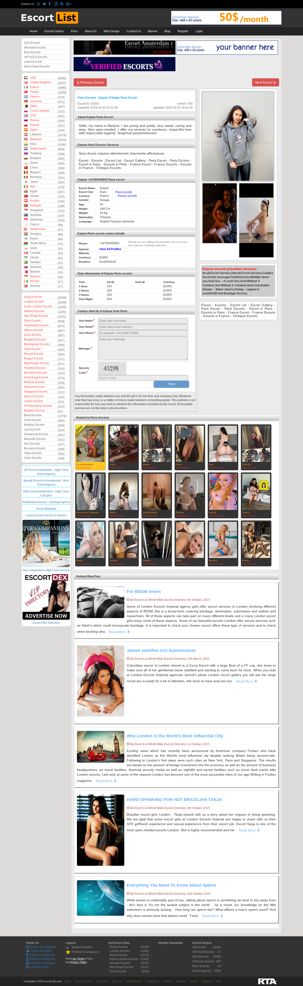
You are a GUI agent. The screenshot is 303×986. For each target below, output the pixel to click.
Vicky (179, 560)
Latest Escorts (33, 61)
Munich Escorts (34, 396)
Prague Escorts (34, 358)
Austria (34, 200)
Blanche (246, 464)
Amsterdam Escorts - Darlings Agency (46, 502)
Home (33, 31)
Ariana (245, 512)
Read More (118, 632)
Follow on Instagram (42, 947)
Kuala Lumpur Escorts (38, 306)
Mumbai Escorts (34, 424)
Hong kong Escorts (36, 377)
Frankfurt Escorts (34, 368)
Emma (245, 560)
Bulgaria (35, 158)
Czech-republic (40, 110)
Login (199, 31)
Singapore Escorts (36, 391)
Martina (213, 560)
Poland (34, 125)
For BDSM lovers (144, 591)
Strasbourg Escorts (36, 434)
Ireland (34, 281)
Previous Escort (91, 82)
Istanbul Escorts (34, 311)
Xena (179, 464)
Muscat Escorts (33, 353)
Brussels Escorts (34, 448)
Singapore (37, 210)
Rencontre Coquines (87, 512)
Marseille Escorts (35, 439)
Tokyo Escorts (33, 453)
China (34, 167)
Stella (113, 512)
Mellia (79, 560)
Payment (102, 981)
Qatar (33, 106)
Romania (36, 177)
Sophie (180, 512)
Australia (35, 215)
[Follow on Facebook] (51, 4)
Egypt (33, 191)
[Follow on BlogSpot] (56, 4)
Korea (34, 238)
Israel (33, 248)
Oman (34, 162)
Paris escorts (124, 192)
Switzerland (37, 229)
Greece (35, 96)
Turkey (34, 91)
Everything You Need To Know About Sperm (171, 885)
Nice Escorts (32, 443)
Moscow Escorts (34, 382)
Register (183, 31)
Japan (34, 181)
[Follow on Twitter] (45, 4)
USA (33, 115)
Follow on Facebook (41, 955)
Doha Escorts (32, 334)
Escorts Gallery (54, 31)
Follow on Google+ (43, 963)
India (33, 144)
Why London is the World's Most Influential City (175, 736)
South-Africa (38, 243)
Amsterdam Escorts (36, 325)
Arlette (146, 464)
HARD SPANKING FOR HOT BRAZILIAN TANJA (174, 799)
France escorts (127, 196)
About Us (91, 31)
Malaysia (36, 139)
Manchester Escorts (36, 363)
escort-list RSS (39, 967)
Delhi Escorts (32, 420)
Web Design (112, 31)
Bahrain (35, 271)
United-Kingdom (40, 82)
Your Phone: (87, 333)
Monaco (35, 276)
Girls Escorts (32, 42)
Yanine (113, 560)
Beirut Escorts (33, 415)
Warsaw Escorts (34, 387)
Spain (34, 129)
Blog (167, 31)
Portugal (35, 205)
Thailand (35, 153)
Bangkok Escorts (34, 339)
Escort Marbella (46, 508)
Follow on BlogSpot (42, 959)
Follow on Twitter (41, 951)
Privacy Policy (79, 962)
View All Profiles (110, 249)
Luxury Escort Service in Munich (46, 515)
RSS (218, 981)
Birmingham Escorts (37, 344)
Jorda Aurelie (150, 512)
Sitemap (206, 981)
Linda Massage (84, 464)
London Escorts (34, 301)
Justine (147, 560)
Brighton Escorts (34, 410)
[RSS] (62, 4)
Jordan (34, 196)
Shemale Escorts (35, 47)
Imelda (212, 512)
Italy (32, 186)
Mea (211, 464)
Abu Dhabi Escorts (36, 316)
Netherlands (38, 148)
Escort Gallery (84, 981)
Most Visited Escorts (37, 66)
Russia (34, 120)
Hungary (35, 233)
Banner (152, 31)
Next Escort (264, 82)
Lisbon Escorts (33, 401)
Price (74, 31)
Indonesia (36, 219)
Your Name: (86, 320)
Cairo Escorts (32, 458)
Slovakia (35, 267)
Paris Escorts (32, 320)
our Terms (78, 958)
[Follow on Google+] (68, 4)
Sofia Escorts (32, 349)
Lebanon (36, 134)
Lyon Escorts (32, 429)
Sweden (35, 262)
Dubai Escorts (33, 297)
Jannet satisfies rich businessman (161, 650)
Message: (85, 348)
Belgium (35, 172)
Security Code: (84, 370)
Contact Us (134, 31)
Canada (35, 252)
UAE (33, 77)
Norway (35, 285)
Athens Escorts (33, 330)
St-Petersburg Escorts (38, 405)
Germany (36, 101)
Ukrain (34, 257)
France (34, 87)
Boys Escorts (32, 52)
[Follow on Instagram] (39, 4)
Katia (112, 464)
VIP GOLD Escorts (35, 57)
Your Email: (86, 326)
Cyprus (34, 224)
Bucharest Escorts (35, 372)
